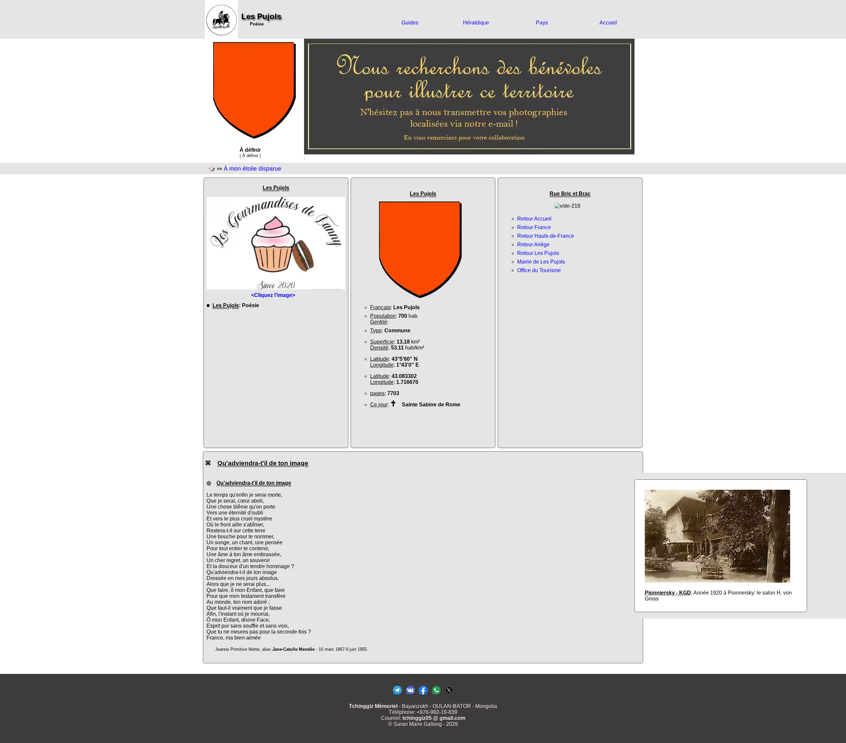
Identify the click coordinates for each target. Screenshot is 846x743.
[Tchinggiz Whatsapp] (436, 694)
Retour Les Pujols (538, 253)
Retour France (534, 227)
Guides (410, 22)
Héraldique (476, 22)
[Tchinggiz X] (449, 694)
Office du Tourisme (539, 270)
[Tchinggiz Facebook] (423, 694)
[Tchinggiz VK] (410, 694)
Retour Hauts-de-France (545, 236)
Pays (542, 22)
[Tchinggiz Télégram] (397, 694)
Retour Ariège (533, 244)
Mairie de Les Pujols (541, 262)
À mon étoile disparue (252, 168)
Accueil (608, 22)
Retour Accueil (534, 219)
